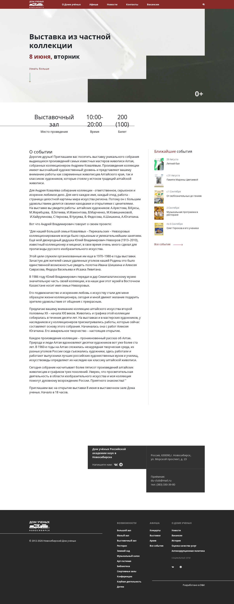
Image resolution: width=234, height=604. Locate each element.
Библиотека (123, 566)
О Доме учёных (71, 4)
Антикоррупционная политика (188, 551)
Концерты (155, 530)
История (176, 540)
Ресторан (122, 545)
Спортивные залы (126, 571)
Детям (120, 586)
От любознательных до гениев (184, 195)
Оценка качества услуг (184, 545)
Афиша (93, 4)
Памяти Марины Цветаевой (182, 179)
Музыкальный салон (128, 556)
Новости (112, 4)
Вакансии (153, 4)
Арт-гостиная (124, 561)
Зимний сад (123, 551)
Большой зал (124, 530)
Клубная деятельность (129, 581)
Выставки (155, 535)
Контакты (132, 4)
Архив (153, 540)
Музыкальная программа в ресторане (182, 213)
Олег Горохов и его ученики (183, 228)
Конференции (124, 576)
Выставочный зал (126, 540)
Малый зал (123, 535)
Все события (156, 545)
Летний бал (173, 163)
